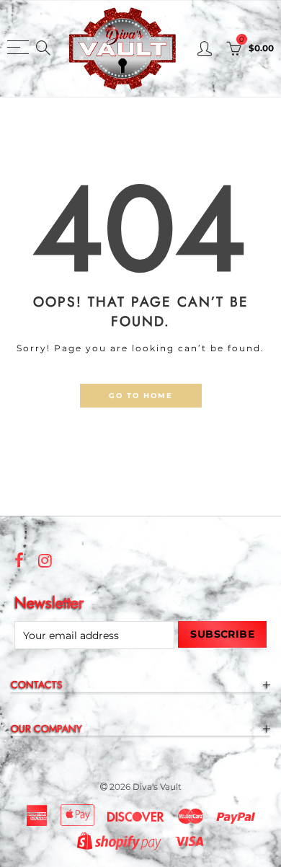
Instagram (45, 560)
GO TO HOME (141, 395)
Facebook (19, 560)
